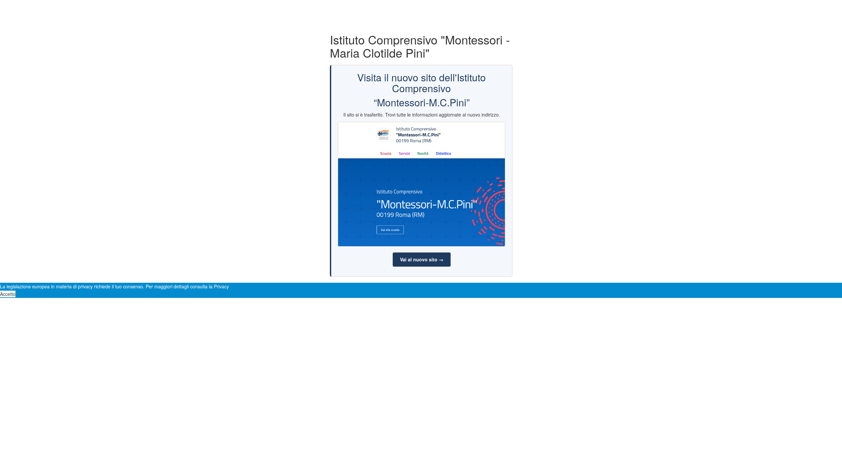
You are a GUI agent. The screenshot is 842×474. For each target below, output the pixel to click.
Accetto (7, 294)
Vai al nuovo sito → (421, 259)
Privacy (221, 286)
